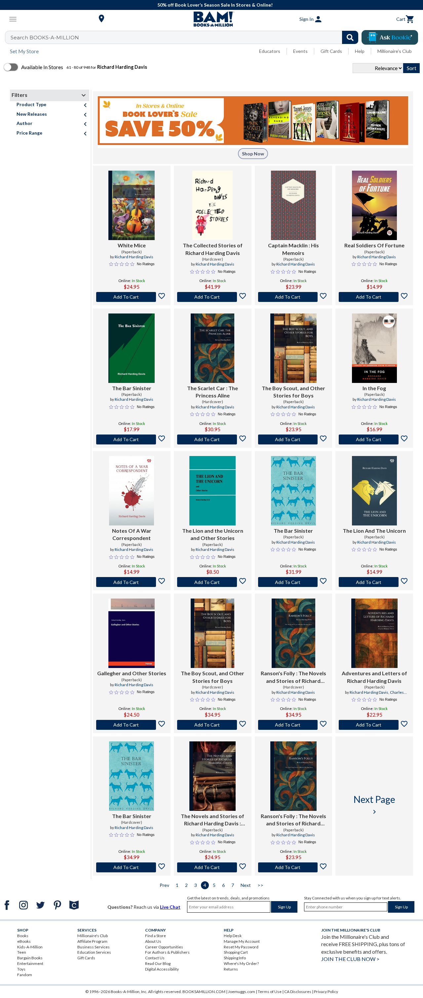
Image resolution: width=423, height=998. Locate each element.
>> (260, 885)
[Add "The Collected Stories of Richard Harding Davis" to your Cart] (212, 297)
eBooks (24, 941)
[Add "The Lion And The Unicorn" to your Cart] (374, 582)
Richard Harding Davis (134, 256)
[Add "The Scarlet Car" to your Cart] (212, 439)
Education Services (94, 952)
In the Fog (374, 388)
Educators (269, 51)
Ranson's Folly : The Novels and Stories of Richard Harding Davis (293, 677)
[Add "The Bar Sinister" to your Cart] (131, 439)
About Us (153, 941)
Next (246, 885)
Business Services (93, 946)
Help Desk (233, 935)
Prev (164, 885)
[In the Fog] (374, 348)
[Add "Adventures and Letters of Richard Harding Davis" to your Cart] (374, 725)
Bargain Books (30, 957)
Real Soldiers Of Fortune (374, 245)
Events (300, 51)
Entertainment (30, 963)
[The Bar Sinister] (131, 348)
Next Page (374, 805)
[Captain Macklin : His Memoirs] (293, 205)
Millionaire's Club (394, 51)
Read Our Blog (158, 963)
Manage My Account (242, 941)
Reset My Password (241, 946)
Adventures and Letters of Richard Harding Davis (374, 677)
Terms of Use (270, 991)
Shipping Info (235, 957)
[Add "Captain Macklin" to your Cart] (293, 297)
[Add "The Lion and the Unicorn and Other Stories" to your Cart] (212, 582)
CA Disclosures (297, 991)
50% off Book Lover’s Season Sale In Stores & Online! (215, 5)
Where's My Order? (241, 963)
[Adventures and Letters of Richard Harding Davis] (374, 633)
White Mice (132, 245)
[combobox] (185, 37)
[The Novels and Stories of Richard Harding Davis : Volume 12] (212, 776)
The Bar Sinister (131, 388)
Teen (21, 952)
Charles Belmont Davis (383, 695)
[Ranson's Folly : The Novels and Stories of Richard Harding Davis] (293, 633)
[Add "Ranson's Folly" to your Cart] (293, 725)
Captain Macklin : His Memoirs (293, 249)
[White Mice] (131, 205)
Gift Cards (331, 51)
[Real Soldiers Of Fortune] (374, 205)
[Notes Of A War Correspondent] (131, 490)
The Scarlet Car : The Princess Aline (212, 391)
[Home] (211, 19)
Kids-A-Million (30, 946)
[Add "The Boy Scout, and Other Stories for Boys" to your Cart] (293, 439)
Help (360, 51)
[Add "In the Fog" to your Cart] (374, 439)
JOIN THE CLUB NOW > (350, 959)
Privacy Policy (326, 991)
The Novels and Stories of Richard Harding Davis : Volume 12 (212, 820)
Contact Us (155, 957)
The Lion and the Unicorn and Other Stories (212, 534)
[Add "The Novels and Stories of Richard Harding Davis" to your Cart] (212, 867)
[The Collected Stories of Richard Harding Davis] (212, 205)
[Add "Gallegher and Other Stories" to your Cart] (131, 725)
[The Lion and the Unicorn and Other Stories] (212, 490)
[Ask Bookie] (390, 37)
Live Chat (170, 907)
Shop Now (253, 153)
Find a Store (155, 935)
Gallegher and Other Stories (131, 673)
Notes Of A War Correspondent (131, 534)
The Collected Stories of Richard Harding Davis (213, 249)
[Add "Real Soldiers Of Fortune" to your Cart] (374, 297)
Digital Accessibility (162, 969)
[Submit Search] (350, 37)
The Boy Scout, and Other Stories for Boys (293, 391)
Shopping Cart (236, 952)
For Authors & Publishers (167, 952)
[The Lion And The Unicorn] (374, 490)
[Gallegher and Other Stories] (131, 633)
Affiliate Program (92, 941)
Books (22, 935)
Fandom (24, 974)
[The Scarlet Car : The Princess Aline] (212, 348)
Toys (21, 969)
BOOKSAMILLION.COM (203, 991)
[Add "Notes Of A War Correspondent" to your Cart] (131, 582)
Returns (231, 969)
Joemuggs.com (241, 991)
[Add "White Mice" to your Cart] (131, 297)
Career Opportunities (164, 946)
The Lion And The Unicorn (374, 530)
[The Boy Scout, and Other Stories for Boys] (293, 348)
